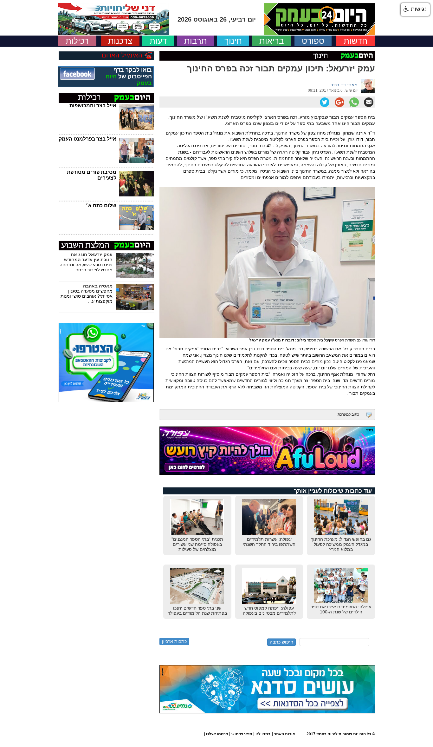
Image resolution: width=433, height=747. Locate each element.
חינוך (233, 41)
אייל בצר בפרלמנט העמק (87, 139)
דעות (158, 41)
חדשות (355, 41)
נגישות (418, 9)
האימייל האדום (122, 55)
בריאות (271, 41)
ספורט (313, 41)
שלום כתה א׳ (101, 205)
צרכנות (120, 41)
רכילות (77, 41)
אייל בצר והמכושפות (92, 105)
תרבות (195, 41)
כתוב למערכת (348, 414)
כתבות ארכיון (174, 641)
